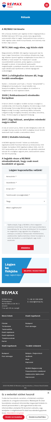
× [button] (48, 393)
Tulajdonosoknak (8, 338)
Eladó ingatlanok (8, 332)
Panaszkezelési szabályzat (35, 371)
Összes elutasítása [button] (37, 417)
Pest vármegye (31, 326)
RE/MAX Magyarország (34, 368)
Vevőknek (29, 356)
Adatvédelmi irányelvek (15, 413)
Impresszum (30, 377)
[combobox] (25, 201)
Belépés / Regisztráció (34, 353)
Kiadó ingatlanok (8, 335)
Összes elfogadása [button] (13, 417)
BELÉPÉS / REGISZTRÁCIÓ (34, 271)
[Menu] (46, 5)
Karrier (4, 341)
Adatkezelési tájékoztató (35, 374)
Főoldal (4, 323)
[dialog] (25, 406)
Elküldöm (25, 248)
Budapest (29, 323)
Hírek (27, 359)
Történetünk (6, 326)
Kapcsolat (29, 362)
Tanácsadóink (7, 329)
